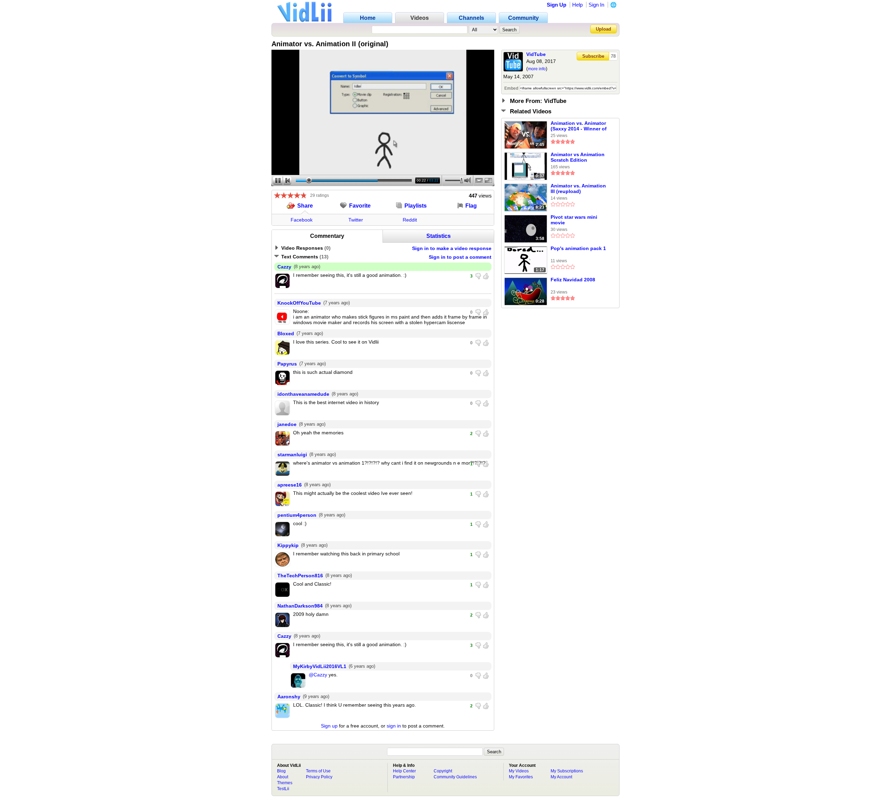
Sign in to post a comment (460, 257)
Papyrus (287, 364)
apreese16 (289, 485)
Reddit (410, 220)
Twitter (355, 220)
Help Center (404, 771)
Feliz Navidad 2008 (573, 279)
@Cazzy (318, 674)
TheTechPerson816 (300, 575)
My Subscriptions (567, 771)
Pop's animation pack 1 (578, 248)
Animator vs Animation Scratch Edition (578, 157)
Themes (284, 782)
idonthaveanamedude (303, 394)
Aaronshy (288, 696)
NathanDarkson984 (300, 606)
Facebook (302, 220)
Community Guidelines (455, 776)
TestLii (283, 788)
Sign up (329, 726)
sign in (394, 726)
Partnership (404, 776)
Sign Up (556, 5)
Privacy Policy (319, 776)
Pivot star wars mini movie (574, 219)
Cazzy (284, 267)
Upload (603, 29)
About (282, 776)
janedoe (287, 424)
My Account (561, 776)
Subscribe (593, 56)
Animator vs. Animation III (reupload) (578, 188)
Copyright (443, 771)
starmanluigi (292, 454)
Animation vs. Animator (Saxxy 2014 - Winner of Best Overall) (579, 126)
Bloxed (285, 333)
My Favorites (521, 776)
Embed (511, 88)
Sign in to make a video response (451, 248)
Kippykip (288, 545)
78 (613, 56)
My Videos (519, 771)
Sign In (596, 5)
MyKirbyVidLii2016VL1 (319, 666)
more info (537, 68)
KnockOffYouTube (299, 303)
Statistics (438, 236)
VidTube (536, 54)
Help (577, 5)
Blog (281, 771)
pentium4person (296, 515)
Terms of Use (318, 771)
